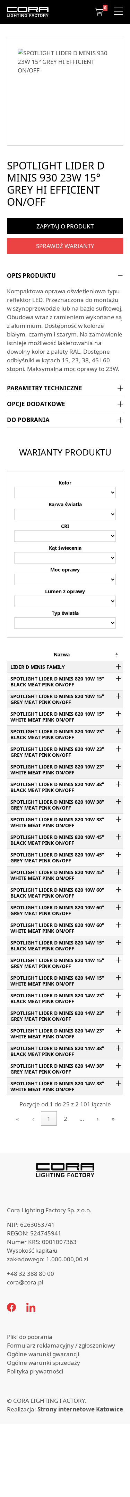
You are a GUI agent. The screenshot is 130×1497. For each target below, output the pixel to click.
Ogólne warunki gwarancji (43, 1354)
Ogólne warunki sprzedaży (43, 1363)
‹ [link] (33, 1119)
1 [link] (49, 1119)
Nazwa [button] (62, 654)
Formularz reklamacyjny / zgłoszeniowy (61, 1345)
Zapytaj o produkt (65, 226)
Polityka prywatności (35, 1371)
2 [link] (65, 1119)
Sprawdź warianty (65, 246)
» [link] (113, 1119)
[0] (99, 11)
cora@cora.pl (25, 1282)
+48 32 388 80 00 (30, 1274)
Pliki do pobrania (29, 1337)
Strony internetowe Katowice (80, 1409)
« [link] (17, 1119)
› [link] (97, 1119)
